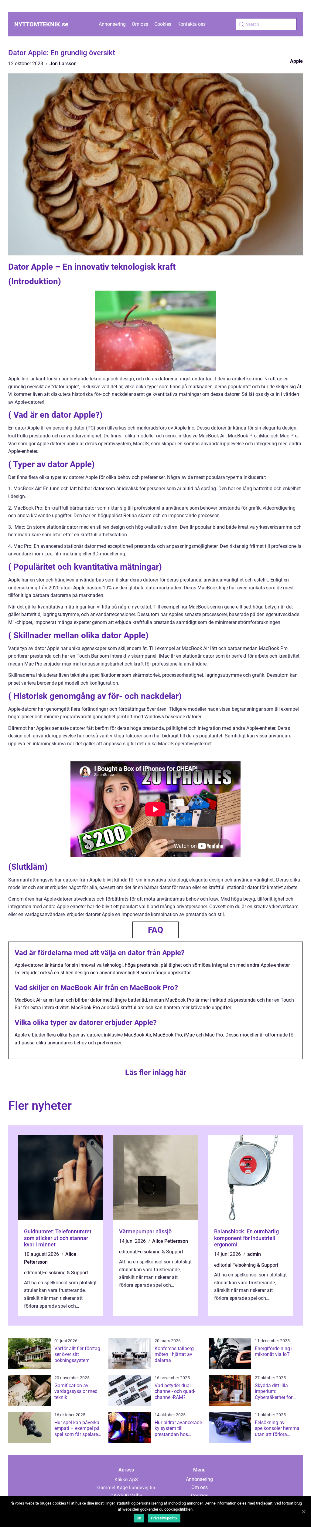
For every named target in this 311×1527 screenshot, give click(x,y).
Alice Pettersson (170, 1241)
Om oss (140, 24)
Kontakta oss (191, 24)
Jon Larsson (63, 63)
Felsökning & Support (65, 1273)
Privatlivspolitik (164, 1518)
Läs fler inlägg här (155, 1072)
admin (254, 1254)
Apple (296, 61)
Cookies (162, 24)
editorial (32, 1273)
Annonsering (112, 24)
